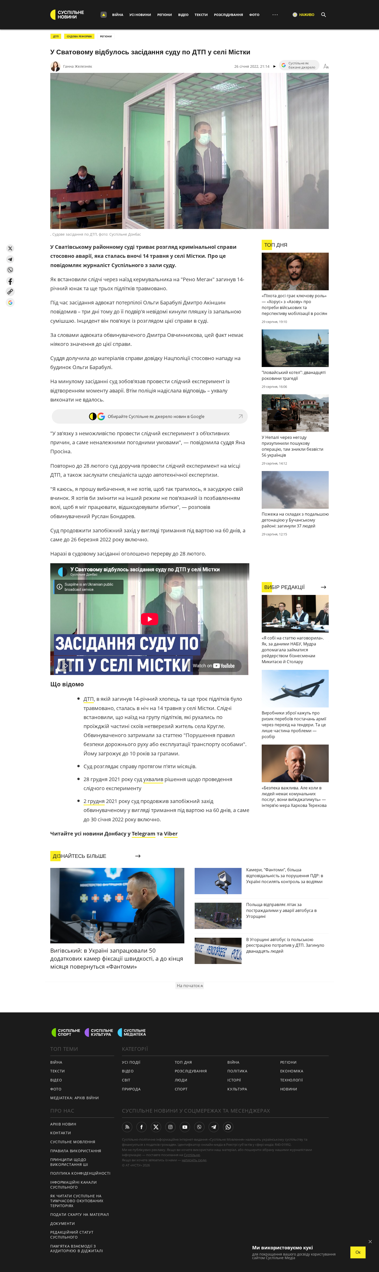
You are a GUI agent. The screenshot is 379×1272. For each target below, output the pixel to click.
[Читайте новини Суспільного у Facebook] (141, 1127)
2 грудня (94, 801)
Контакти (60, 1132)
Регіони (164, 14)
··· (275, 14)
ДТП (56, 36)
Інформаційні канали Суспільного (73, 1185)
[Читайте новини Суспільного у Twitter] (156, 1127)
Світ (126, 1080)
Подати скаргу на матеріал (79, 1214)
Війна (117, 14)
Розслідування (228, 14)
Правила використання (75, 1150)
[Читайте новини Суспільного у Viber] (199, 1127)
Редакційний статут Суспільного (72, 1235)
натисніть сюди (194, 1160)
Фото (254, 14)
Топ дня (183, 1062)
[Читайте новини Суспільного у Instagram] (170, 1127)
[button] (10, 248)
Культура (237, 1089)
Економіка (291, 1071)
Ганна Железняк (77, 66)
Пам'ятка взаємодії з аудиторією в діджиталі (76, 1248)
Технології (291, 1080)
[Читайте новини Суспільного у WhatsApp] (228, 1127)
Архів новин (63, 1124)
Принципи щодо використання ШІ (69, 1162)
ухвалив (153, 779)
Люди (181, 1080)
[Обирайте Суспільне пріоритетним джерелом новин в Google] (10, 302)
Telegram (143, 833)
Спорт (181, 1089)
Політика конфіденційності (80, 1173)
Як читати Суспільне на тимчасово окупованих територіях (76, 1200)
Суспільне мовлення (72, 1141)
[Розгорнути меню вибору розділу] (104, 15)
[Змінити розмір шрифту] (326, 66)
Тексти (201, 14)
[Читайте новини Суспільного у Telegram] (214, 1127)
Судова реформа (79, 36)
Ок (358, 1252)
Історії (234, 1080)
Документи (62, 1223)
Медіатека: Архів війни (74, 1097)
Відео (183, 14)
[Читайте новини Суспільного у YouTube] (185, 1127)
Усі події (131, 1062)
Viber (171, 833)
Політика (237, 1071)
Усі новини (140, 14)
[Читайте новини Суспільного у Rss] (127, 1127)
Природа (131, 1089)
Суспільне (192, 1155)
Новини (288, 1089)
